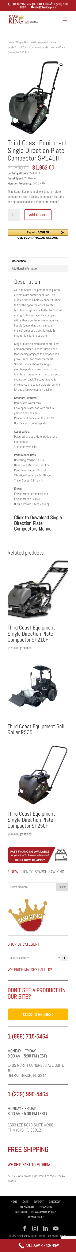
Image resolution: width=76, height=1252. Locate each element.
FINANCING (45, 1207)
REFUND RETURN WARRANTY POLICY (35, 1212)
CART (25, 1202)
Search (62, 887)
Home (11, 42)
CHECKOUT (55, 1202)
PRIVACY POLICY (36, 1217)
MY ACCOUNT (27, 1207)
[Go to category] (64, 958)
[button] (61, 65)
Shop (19, 42)
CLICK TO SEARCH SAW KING (41, 871)
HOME (14, 1202)
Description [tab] (19, 261)
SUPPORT (39, 1202)
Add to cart (38, 214)
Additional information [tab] (25, 268)
